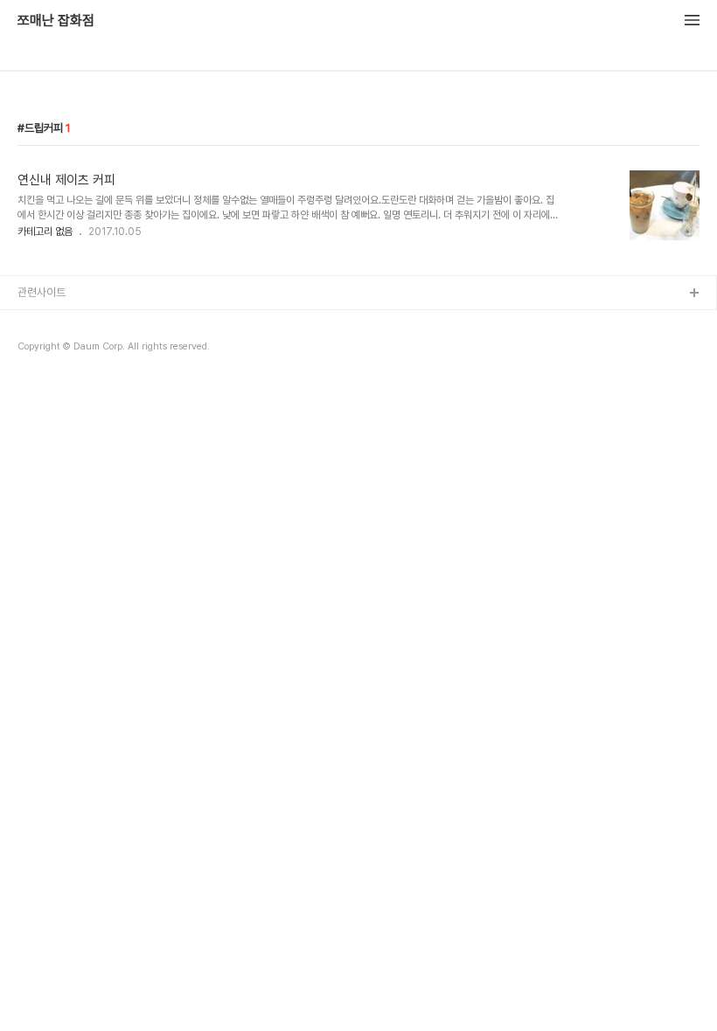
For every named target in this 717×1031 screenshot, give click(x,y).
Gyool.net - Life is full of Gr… (91, 322)
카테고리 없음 (45, 231)
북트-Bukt (42, 377)
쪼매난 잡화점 (55, 21)
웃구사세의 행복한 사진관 (73, 349)
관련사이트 (41, 292)
